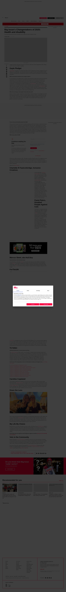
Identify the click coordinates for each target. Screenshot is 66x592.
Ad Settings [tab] (38, 290)
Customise (33, 304)
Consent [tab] (18, 290)
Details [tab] (28, 290)
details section (44, 301)
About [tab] (48, 290)
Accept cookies (45, 304)
